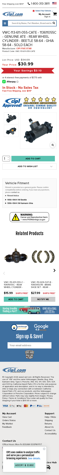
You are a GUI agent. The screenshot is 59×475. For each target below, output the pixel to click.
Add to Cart (15, 299)
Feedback (7, 427)
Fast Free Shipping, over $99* (17, 91)
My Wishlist (7, 423)
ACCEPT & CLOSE (25, 465)
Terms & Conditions (17, 398)
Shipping (49, 420)
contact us (15, 192)
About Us (49, 427)
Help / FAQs (50, 417)
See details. (34, 458)
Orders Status (9, 420)
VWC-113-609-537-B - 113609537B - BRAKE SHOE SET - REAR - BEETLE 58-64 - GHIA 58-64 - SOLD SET (41, 287)
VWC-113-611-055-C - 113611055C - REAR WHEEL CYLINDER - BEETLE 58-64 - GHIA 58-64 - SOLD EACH (14, 287)
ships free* (22, 293)
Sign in (47, 16)
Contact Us (50, 430)
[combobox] (32, 23)
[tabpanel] (16, 272)
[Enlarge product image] (53, 145)
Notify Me (43, 299)
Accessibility (51, 433)
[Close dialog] (44, 448)
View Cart (7, 417)
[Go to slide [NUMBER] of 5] (3, 270)
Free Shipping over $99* (13, 4)
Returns (48, 423)
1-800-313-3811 (40, 4)
